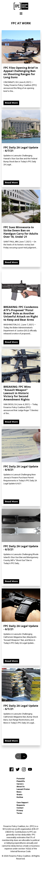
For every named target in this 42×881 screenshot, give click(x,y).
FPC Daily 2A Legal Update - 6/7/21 (20, 149)
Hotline (20, 797)
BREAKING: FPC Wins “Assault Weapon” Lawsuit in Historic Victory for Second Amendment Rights (17, 393)
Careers (20, 784)
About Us (21, 787)
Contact (20, 808)
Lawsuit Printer (23, 789)
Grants (19, 794)
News (19, 792)
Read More (11, 102)
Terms (19, 813)
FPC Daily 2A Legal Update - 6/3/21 (20, 547)
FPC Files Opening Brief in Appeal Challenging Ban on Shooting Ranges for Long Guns (20, 72)
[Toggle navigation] (21, 14)
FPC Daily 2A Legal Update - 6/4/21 (20, 468)
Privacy (20, 810)
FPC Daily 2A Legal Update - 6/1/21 (20, 707)
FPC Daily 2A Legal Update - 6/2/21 (20, 627)
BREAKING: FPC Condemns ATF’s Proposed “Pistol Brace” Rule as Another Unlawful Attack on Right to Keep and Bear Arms (20, 313)
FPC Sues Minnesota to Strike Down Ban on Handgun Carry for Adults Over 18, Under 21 (20, 231)
